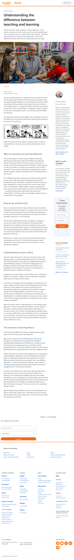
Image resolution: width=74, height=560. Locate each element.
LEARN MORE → (60, 190)
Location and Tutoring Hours (45, 494)
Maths (52, 452)
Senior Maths (23, 492)
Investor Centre (41, 498)
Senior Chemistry (24, 499)
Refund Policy (59, 484)
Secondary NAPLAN (6, 489)
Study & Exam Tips (56, 457)
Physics (22, 510)
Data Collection (59, 488)
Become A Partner (42, 496)
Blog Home (7, 452)
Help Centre (59, 506)
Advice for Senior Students (11, 457)
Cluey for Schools (7, 501)
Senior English (23, 482)
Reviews (40, 492)
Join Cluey (58, 496)
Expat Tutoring (5, 517)
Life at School (8, 11)
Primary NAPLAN (6, 480)
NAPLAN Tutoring (6, 516)
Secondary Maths (24, 490)
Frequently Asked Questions (45, 480)
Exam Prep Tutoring (6, 519)
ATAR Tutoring (5, 497)
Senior (4, 493)
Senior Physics (23, 512)
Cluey (28, 452)
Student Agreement (61, 486)
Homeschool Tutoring (7, 512)
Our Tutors (40, 489)
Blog (57, 476)
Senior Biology (23, 506)
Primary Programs (6, 478)
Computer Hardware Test (44, 482)
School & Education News (58, 455)
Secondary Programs (7, 487)
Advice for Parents (9, 455)
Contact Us (40, 499)
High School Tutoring (7, 514)
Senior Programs (6, 495)
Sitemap (40, 501)
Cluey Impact (41, 490)
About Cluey (42, 486)
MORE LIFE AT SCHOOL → (62, 272)
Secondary (5, 484)
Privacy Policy (59, 482)
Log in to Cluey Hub (61, 504)
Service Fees (59, 489)
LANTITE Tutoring (6, 523)
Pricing (39, 478)
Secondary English (24, 480)
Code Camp (41, 503)
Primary (4, 476)
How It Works (42, 476)
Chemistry (23, 496)
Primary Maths (23, 489)
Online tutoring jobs (61, 497)
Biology (22, 503)
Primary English (23, 478)
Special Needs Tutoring (7, 521)
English (29, 455)
